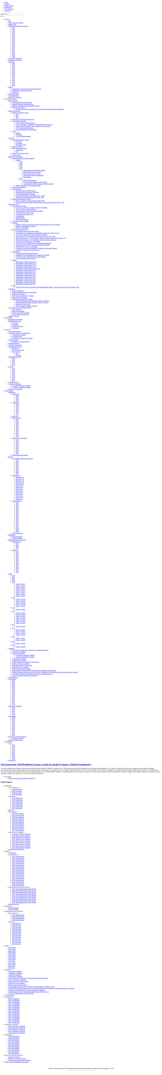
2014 (13, 46)
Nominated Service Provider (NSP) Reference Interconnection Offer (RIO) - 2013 (40, 202)
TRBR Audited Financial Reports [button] (18, 26)
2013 (13, 48)
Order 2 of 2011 (20, 640)
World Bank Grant (13, 94)
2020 (13, 36)
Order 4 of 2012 (20, 630)
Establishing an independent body (22, 90)
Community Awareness (19, 335)
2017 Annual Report (18, 870)
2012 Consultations (14, 1019)
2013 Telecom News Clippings (21, 846)
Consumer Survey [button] (13, 340)
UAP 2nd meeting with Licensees (26, 258)
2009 (13, 55)
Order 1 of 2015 (20, 609)
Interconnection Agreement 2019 (25, 190)
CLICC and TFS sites (22, 228)
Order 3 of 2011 (20, 638)
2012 (13, 50)
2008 (13, 56)
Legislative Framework (15, 58)
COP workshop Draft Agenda (24, 128)
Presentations (8, 1035)
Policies (18, 133)
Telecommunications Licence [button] (20, 140)
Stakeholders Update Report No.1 (26, 284)
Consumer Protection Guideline (21, 385)
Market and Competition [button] (15, 157)
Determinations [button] (16, 541)
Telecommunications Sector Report (18, 887)
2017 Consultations (14, 1010)
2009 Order (11, 968)
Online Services (9, 6)
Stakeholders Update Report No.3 (26, 280)
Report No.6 (19, 491)
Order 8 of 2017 (20, 584)
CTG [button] (9, 743)
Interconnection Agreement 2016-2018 (27, 192)
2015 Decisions (16, 937)
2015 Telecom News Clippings (21, 842)
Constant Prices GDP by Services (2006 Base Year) (38, 184)
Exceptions (19, 143)
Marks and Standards (18, 311)
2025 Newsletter (17, 791)
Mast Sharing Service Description (22, 665)
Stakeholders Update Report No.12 (26, 265)
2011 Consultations (14, 1021)
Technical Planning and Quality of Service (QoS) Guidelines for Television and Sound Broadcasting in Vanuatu (45, 672)
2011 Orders (12, 964)
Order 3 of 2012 (20, 631)
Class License (16, 155)
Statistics (7, 4)
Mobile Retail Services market (32, 172)
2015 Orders (12, 957)
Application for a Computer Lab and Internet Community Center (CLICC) (38, 233)
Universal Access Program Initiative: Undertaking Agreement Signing (36, 248)
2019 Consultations (14, 1007)
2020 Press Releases (18, 817)
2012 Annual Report (18, 878)
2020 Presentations (13, 1036)
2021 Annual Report (18, 863)
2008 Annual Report (18, 885)
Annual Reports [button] (16, 501)
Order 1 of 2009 (20, 647)
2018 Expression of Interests (16, 1028)
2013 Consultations (14, 1017)
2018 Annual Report (18, 868)
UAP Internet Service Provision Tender (27, 231)
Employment (27, 177)
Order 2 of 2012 (20, 633)
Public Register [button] (9, 391)
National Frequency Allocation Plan (22, 104)
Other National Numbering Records (26, 306)
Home (6, 2)
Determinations (20, 218)
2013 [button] (21, 168)
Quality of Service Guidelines (21, 664)
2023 (13, 31)
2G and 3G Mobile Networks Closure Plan (24, 675)
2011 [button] (13, 636)
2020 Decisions (16, 928)
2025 (13, 28)
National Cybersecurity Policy (17, 1058)
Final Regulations (17, 538)
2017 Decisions (16, 934)
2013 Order (11, 961)
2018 (13, 40)
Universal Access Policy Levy (25, 214)
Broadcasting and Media (15, 319)
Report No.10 (20, 484)
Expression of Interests (11, 1024)
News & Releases (13, 788)
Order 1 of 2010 (20, 643)
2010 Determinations (18, 920)
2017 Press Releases (18, 822)
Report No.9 (19, 485)
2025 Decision (16, 925)
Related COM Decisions (15, 740)
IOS (17, 353)
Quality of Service (13, 316)
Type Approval (16, 309)
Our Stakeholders (13, 95)
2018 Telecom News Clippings (21, 837)
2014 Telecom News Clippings (21, 844)
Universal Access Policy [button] (19, 206)
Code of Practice (13, 677)
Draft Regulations (17, 536)
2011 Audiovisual (17, 808)
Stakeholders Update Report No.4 (26, 279)
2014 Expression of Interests (16, 1033)
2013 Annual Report (18, 877)
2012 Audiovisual (17, 806)
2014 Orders (12, 959)
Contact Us (7, 11)
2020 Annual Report (18, 865)
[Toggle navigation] (3, 16)
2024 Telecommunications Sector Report (24, 890)
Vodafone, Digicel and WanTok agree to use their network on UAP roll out (38, 224)
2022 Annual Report (18, 861)
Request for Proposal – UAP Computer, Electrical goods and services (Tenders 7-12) (41, 238)
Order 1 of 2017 (20, 596)
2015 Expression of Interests (16, 1031)
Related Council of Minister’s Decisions (16, 1062)
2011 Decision (16, 944)
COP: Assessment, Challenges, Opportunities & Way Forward (34, 124)
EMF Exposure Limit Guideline (21, 669)
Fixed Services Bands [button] (18, 107)
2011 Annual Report (18, 880)
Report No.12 (20, 480)
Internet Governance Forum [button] (20, 112)
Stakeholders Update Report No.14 (26, 262)
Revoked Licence (21, 145)
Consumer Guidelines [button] (14, 384)
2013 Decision (16, 940)
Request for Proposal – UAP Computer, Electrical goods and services (36, 240)
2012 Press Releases (18, 830)
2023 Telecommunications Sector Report (24, 892)
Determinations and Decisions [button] (17, 540)
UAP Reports (12, 853)
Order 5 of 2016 (20, 599)
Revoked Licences (17, 326)
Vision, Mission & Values (15, 23)
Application (15, 328)
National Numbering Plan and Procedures (24, 292)
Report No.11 (20, 482)
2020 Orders (12, 951)
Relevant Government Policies (13, 1055)
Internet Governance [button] (14, 111)
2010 (13, 53)
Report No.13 (20, 479)
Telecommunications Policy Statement (19, 1060)
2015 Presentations (13, 1045)
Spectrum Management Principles (22, 102)
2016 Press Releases (18, 824)
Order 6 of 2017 (20, 587)
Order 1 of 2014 (20, 623)
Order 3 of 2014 (20, 619)
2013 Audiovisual (17, 805)
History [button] (10, 87)
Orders (6, 946)
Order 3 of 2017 (20, 592)
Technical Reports (17, 533)
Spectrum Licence (17, 146)
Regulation (19, 134)
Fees (17, 151)
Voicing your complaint (15, 389)
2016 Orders (12, 956)
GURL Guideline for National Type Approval (25, 662)
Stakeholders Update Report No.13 (26, 263)
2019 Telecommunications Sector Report (24, 899)
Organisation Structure (15, 60)
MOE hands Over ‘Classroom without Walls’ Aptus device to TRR (35, 236)
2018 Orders (12, 952)
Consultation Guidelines (19, 660)
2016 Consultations (14, 1012)
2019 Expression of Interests (16, 1026)
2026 (13, 63)
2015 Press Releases (18, 825)
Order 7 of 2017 (20, 586)
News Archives (9, 9)
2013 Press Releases (18, 829)
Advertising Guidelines (19, 652)
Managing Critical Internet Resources (23, 119)
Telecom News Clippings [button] (19, 438)
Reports (6, 851)
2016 (13, 43)
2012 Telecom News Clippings (21, 847)
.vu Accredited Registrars (23, 136)
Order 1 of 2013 (20, 626)
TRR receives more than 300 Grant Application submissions (33, 243)
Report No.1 (19, 499)
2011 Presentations (13, 1051)
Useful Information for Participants (26, 129)
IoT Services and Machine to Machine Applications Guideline (30, 650)
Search (3, 14)
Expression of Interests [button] (15, 706)
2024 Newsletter (17, 793)
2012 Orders (12, 963)
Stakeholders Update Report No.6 (26, 275)
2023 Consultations (14, 1000)
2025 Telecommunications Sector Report (24, 889)
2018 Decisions (16, 932)
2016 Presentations (13, 1043)
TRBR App (15, 348)
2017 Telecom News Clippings (21, 839)
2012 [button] (21, 179)
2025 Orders (12, 947)
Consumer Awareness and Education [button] (19, 333)
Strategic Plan (12, 24)
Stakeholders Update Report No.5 (26, 277)
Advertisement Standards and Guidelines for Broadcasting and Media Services (31, 986)
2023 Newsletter (17, 794)
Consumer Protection (14, 331)
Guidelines (7, 970)
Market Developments (29, 180)
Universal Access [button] (13, 204)
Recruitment (11, 760)
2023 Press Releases (18, 815)
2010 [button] (13, 641)
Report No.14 (20, 477)
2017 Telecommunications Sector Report (24, 902)
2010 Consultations (14, 1022)
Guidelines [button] (11, 648)
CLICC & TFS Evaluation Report (26, 209)
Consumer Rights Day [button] (14, 357)
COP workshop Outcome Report (25, 123)
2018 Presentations (13, 1040)
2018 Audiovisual (17, 798)
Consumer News (17, 336)
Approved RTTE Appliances (20, 314)
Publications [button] (11, 392)
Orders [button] (10, 574)
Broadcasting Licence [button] (14, 321)
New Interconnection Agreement (25, 194)
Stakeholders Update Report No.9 (26, 270)
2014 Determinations (18, 918)
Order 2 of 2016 (20, 604)
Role (9, 21)
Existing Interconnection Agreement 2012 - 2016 (30, 196)
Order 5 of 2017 (20, 589)
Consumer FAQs (13, 382)
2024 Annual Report (18, 858)
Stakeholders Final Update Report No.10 (28, 268)
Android (18, 355)
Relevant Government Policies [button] (17, 736)
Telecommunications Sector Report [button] (22, 458)
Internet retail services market (31, 173)
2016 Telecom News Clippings (21, 841)
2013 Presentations (13, 1048)
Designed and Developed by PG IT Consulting (81, 1070)
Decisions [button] (15, 550)
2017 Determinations (18, 915)
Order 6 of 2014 (20, 614)
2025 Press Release (17, 813)
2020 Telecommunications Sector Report (24, 897)
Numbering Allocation (18, 294)
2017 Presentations (13, 1041)
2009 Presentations (13, 1053)
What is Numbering (18, 290)
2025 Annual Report (18, 856)
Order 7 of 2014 (20, 613)
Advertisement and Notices (20, 455)
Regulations (8, 906)
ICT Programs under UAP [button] (20, 229)
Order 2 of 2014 (20, 621)
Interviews (15, 416)
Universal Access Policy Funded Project (27, 250)
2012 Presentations (13, 1050)
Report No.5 (19, 492)
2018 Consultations (14, 1009)
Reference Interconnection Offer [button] (21, 199)
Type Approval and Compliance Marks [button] (19, 307)
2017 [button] (13, 582)
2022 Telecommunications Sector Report (24, 894)
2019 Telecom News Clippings (21, 836)
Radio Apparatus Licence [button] (19, 148)
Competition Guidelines (19, 658)
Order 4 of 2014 (20, 618)
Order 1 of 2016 (20, 606)
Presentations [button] (16, 251)
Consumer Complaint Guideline (21, 387)
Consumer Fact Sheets (14, 345)
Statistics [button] (18, 160)
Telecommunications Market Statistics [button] (23, 158)
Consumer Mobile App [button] (15, 346)
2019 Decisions (16, 930)
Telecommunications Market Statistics (34, 170)
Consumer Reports (13, 343)
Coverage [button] (15, 223)
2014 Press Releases (18, 827)
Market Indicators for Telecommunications (28, 185)
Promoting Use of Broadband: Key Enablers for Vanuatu (32, 255)
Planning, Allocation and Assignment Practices (26, 106)
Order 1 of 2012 (20, 635)
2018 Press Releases (18, 820)
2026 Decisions (16, 923)
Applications (19, 150)
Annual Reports (13, 855)
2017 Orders (12, 954)
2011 (13, 51)
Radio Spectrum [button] (13, 101)
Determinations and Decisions (13, 911)
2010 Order (11, 966)
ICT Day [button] (11, 367)
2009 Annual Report (18, 883)
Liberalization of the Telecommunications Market (26, 89)
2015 (13, 45)
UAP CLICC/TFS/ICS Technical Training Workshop (31, 207)
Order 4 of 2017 (20, 591)
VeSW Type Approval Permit (20, 313)
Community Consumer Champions (22, 338)
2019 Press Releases (18, 818)
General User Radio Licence (20, 153)
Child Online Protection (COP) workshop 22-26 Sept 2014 (33, 126)
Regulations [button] (11, 535)
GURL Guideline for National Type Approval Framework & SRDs (28, 978)
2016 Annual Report (18, 872)
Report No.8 (19, 487)
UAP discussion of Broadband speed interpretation (31, 257)
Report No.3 (19, 496)
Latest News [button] (15, 394)
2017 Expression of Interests (16, 1029)
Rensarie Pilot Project (22, 219)
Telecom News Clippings (15, 832)
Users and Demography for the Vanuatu (35, 182)
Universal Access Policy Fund (25, 212)
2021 (13, 34)
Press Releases (12, 812)
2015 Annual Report (18, 873)
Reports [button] (14, 260)
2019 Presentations (13, 1038)
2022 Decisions (16, 927)
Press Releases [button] (16, 418)
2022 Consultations (14, 1002)
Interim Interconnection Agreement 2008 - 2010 (30, 197)
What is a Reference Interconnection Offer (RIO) (30, 201)
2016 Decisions (16, 935)
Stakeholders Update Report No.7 (26, 274)
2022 (13, 33)
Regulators (15, 92)
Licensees (19, 141)
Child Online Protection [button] (19, 121)
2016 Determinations (18, 916)
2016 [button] (13, 597)
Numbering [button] (11, 289)
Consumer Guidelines (14, 975)
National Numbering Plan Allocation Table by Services (32, 302)
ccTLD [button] (14, 131)
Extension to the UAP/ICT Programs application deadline (33, 245)
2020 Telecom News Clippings (21, 834)
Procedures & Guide (18, 350)
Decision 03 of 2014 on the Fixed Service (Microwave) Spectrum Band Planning (40, 109)
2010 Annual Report (18, 882)
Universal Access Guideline (20, 221)
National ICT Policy (18, 738)
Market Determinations (19, 187)
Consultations (20, 216)
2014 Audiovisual (17, 803)
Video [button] (14, 285)
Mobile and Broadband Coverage (26, 226)
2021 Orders (12, 949)
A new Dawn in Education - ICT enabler (28, 241)
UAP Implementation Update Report (26, 253)
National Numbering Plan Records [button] (22, 299)
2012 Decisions (16, 942)
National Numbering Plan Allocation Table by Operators (32, 301)
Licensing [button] (11, 138)
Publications (8, 7)
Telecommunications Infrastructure (33, 175)
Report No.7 (19, 489)
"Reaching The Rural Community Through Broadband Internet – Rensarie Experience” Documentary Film (47, 287)
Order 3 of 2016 (20, 602)
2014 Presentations (13, 1046)
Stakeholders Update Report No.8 (26, 272)
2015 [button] (13, 608)
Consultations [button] (12, 679)
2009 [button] (13, 645)
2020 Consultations (14, 1005)
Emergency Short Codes (23, 304)
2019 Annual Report (18, 866)
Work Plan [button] (11, 62)
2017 (13, 41)
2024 (13, 29)
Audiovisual (11, 796)
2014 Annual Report (18, 875)
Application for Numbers (19, 297)
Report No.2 (19, 497)
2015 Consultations (14, 1014)
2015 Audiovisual (17, 801)
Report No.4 (19, 494)
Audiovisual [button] (15, 402)
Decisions (11, 922)
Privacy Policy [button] (16, 352)
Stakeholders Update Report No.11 (26, 267)
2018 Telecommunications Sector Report (24, 901)
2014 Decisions (16, 939)
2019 (13, 38)
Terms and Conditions (14, 97)
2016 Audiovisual (17, 800)
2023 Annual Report (18, 860)
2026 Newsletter (17, 789)
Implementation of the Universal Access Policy (29, 211)
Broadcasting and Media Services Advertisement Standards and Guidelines (34, 670)
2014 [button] (13, 611)
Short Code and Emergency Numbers (23, 296)
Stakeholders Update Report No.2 (26, 282)
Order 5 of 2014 (20, 616)
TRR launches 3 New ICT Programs (27, 246)
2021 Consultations (14, 1004)
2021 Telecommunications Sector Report (24, 895)
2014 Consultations (14, 1015)
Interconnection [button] (16, 189)
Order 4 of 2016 (20, 601)
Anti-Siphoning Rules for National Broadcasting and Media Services (32, 674)
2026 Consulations (13, 999)
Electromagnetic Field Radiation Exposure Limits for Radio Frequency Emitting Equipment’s (46, 764)
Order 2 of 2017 (20, 594)
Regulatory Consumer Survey (21, 341)
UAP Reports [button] (16, 475)
